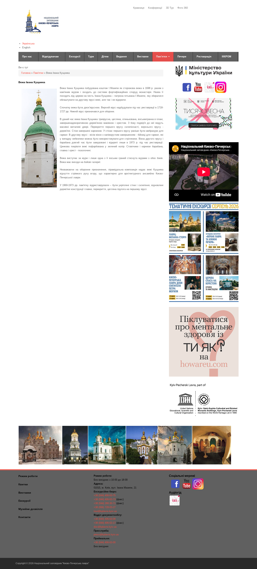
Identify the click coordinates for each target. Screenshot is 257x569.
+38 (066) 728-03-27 (105, 507)
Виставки (142, 56)
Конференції (155, 7)
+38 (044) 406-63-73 (105, 499)
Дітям (105, 56)
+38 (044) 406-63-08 (105, 518)
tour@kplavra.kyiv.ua (105, 511)
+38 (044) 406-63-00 (105, 542)
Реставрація (204, 56)
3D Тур (170, 7)
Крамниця (138, 7)
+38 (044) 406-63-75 (105, 495)
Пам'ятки (162, 56)
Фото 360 (182, 7)
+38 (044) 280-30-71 (105, 503)
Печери (182, 56)
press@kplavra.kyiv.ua (106, 534)
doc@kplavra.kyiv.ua (105, 526)
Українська (28, 43)
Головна (25, 72)
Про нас (27, 56)
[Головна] (41, 38)
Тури (91, 56)
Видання (122, 56)
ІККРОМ (227, 56)
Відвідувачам (50, 56)
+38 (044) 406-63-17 (105, 522)
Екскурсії (74, 56)
